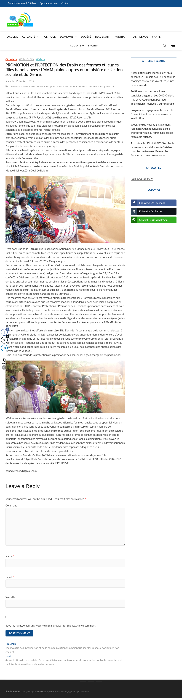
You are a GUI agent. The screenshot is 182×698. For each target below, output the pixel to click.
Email (10, 577)
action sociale (15, 86)
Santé (156, 36)
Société (86, 36)
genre (52, 86)
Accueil (12, 36)
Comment (12, 505)
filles (46, 86)
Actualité (28, 36)
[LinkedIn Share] (4, 348)
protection (109, 86)
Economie (66, 36)
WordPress (54, 691)
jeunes (72, 86)
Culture (75, 45)
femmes (39, 86)
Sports (93, 45)
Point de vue (139, 36)
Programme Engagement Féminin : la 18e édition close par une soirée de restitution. (152, 114)
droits (32, 86)
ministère (80, 86)
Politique (49, 36)
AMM (25, 86)
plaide (89, 86)
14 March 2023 (26, 81)
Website (10, 597)
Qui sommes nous (49, 3)
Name (10, 556)
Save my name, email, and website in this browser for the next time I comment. (51, 625)
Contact (65, 3)
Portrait (120, 36)
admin (10, 81)
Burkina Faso (26, 58)
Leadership (102, 36)
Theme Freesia (41, 691)
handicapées (62, 86)
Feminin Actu (13, 691)
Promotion (98, 86)
